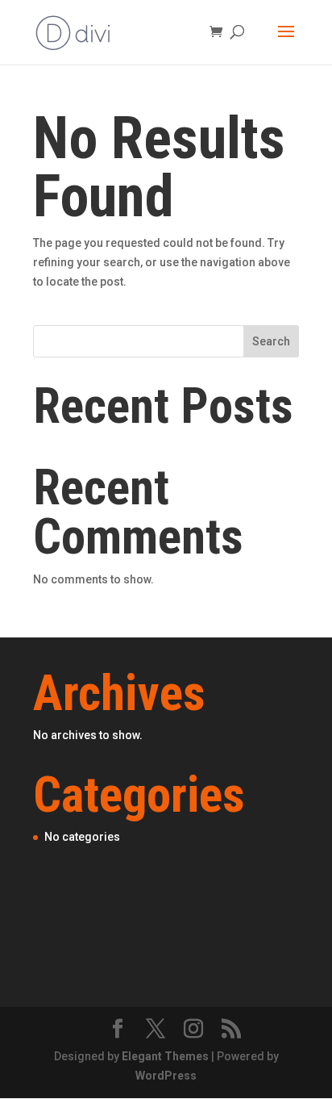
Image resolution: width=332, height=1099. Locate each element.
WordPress (166, 1075)
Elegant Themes (165, 1056)
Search (271, 341)
